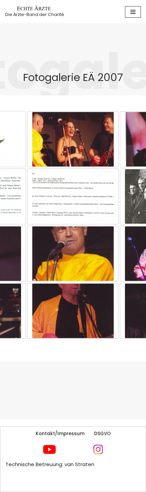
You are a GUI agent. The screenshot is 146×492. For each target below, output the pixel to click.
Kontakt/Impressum (60, 433)
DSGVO (102, 433)
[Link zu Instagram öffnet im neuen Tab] (98, 449)
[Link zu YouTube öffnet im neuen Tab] (49, 449)
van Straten (79, 464)
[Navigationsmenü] (133, 12)
